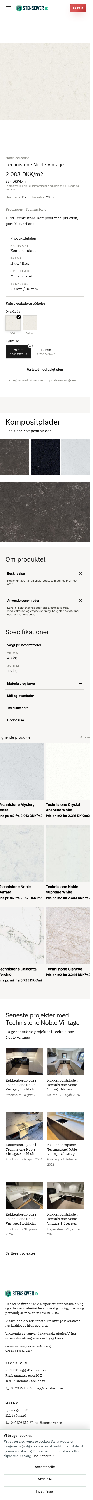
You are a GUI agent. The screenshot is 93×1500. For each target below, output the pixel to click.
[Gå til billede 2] (47, 135)
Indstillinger (45, 1491)
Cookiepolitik (43, 1456)
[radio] (13, 325)
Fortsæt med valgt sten (45, 369)
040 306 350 (19, 1423)
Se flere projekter (20, 1253)
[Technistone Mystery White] (75, 457)
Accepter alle (45, 1467)
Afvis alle (45, 1479)
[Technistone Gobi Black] (45, 457)
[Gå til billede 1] (43, 135)
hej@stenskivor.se (49, 1388)
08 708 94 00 (20, 1388)
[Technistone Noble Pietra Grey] (14, 457)
